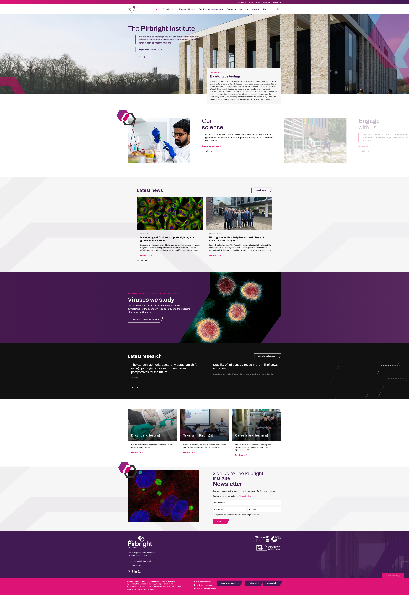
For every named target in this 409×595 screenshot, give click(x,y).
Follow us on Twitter (129, 571)
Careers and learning (236, 9)
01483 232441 (135, 565)
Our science (168, 9)
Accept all (271, 583)
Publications (241, 2)
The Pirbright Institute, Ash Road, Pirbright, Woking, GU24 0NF (141, 553)
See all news (261, 190)
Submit (220, 521)
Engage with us (186, 9)
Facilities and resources (210, 9)
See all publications (266, 356)
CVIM (258, 2)
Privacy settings (393, 575)
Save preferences (228, 583)
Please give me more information (141, 589)
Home (156, 9)
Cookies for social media (205, 588)
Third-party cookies (203, 585)
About (265, 9)
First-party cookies (203, 582)
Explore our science (147, 49)
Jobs (251, 2)
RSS (139, 571)
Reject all (253, 583)
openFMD (266, 2)
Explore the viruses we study (144, 320)
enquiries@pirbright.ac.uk (140, 561)
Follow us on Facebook (132, 571)
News (254, 9)
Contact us (277, 2)
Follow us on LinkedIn (136, 571)
